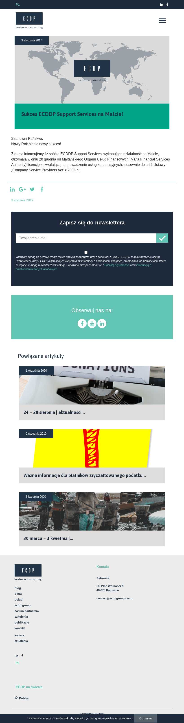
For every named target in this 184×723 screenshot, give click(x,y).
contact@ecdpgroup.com (113, 598)
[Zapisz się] (162, 238)
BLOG (18, 588)
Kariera (19, 635)
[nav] (162, 20)
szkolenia (21, 641)
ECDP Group (23, 605)
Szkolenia (21, 616)
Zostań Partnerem (27, 611)
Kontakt (20, 628)
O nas (18, 593)
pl (18, 4)
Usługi (19, 599)
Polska (23, 698)
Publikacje (22, 622)
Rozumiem (146, 718)
